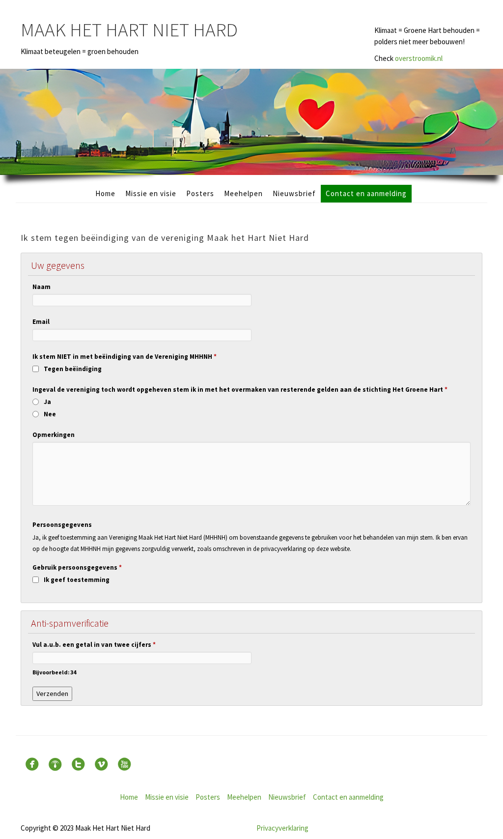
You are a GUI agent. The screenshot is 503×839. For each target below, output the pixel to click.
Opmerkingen (53, 435)
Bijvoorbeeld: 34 (54, 672)
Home (105, 193)
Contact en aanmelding (366, 193)
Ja (47, 402)
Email (41, 322)
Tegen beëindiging (73, 369)
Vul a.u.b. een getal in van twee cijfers (94, 644)
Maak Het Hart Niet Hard (129, 30)
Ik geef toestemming (77, 580)
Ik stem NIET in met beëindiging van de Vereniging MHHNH (124, 356)
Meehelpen (243, 193)
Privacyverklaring (282, 828)
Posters (200, 193)
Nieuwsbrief (294, 193)
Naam (41, 287)
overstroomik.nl (419, 58)
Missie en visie (150, 193)
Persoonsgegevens (62, 525)
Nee (50, 414)
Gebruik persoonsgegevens (77, 567)
